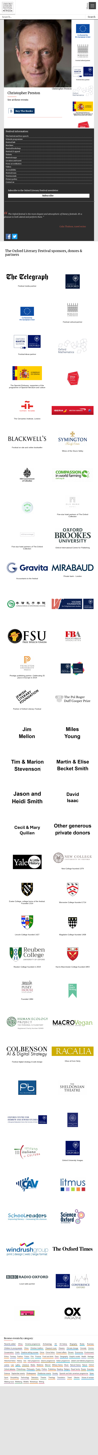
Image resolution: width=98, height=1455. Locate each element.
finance (38, 1356)
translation (61, 1377)
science (7, 1373)
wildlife (26, 1381)
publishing (52, 1369)
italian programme (63, 1360)
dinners (71, 1352)
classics (62, 1348)
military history (57, 1365)
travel (69, 1377)
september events (18, 1373)
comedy (83, 1348)
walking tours (9, 1381)
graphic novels (74, 1356)
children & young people (13, 1348)
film (32, 1356)
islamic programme (48, 1360)
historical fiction (10, 1360)
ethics (6, 1356)
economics (79, 1352)
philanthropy (21, 1369)
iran (24, 1360)
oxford (91, 1365)
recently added (9, 1344)
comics (91, 1348)
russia (83, 1369)
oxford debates (9, 1369)
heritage (91, 1356)
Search (91, 16)
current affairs (61, 1352)
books (82, 1344)
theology (51, 1377)
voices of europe (88, 1377)
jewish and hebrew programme (82, 1360)
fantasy (13, 1356)
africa (20, 1344)
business (90, 1344)
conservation (9, 1352)
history (19, 1360)
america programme (32, 1344)
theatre (43, 1377)
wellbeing (18, 1381)
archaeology (47, 1344)
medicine (40, 1365)
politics (44, 1369)
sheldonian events (44, 1373)
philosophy (31, 1369)
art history (63, 1344)
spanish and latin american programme (73, 1373)
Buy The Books (24, 111)
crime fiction (50, 1352)
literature (25, 1365)
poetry (38, 1369)
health (83, 1356)
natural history (75, 1365)
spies (92, 1373)
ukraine (76, 1377)
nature (84, 1365)
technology (25, 1377)
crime (42, 1352)
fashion (20, 1356)
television (34, 1377)
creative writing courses (29, 1352)
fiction (26, 1356)
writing (41, 1381)
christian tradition (36, 1348)
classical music (51, 1348)
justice (6, 1365)
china (26, 1348)
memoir (48, 1365)
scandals (90, 1369)
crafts (17, 1352)
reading (60, 1369)
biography (73, 1344)
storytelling (14, 1377)
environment (89, 1352)
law (12, 1365)
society (55, 1373)
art (56, 1344)
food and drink (47, 1356)
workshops (34, 1381)
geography (64, 1356)
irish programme (34, 1360)
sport (6, 1377)
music (66, 1365)
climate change (72, 1348)
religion (67, 1369)
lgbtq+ (17, 1365)
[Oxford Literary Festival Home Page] (7, 7)
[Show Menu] (92, 5)
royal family (75, 1369)
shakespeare (31, 1373)
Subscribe (48, 195)
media (33, 1365)
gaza (57, 1356)
